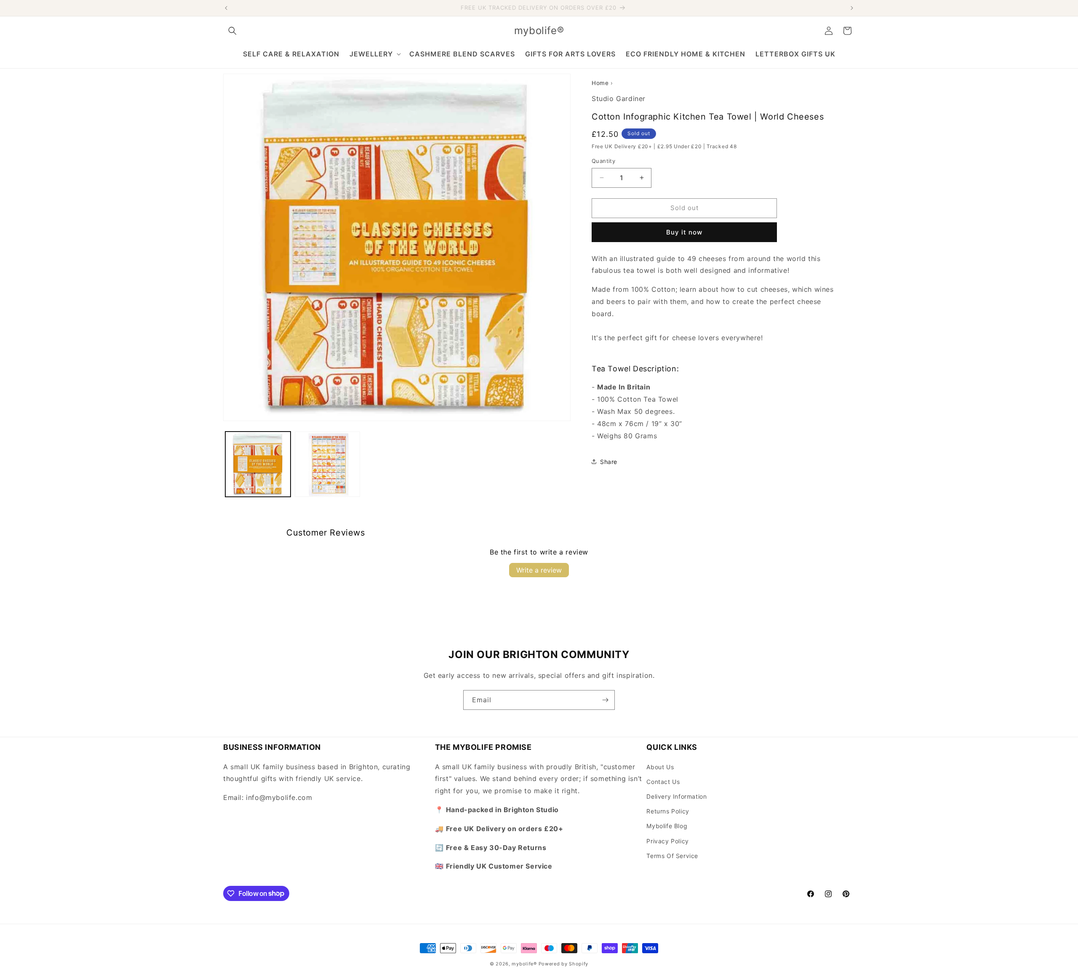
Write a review (539, 570)
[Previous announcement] (226, 8)
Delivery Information (676, 796)
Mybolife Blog (666, 825)
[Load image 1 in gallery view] (258, 464)
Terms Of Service (672, 855)
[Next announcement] (852, 8)
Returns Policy (667, 811)
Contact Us (663, 781)
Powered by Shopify (564, 964)
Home (600, 83)
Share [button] (608, 461)
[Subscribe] (605, 700)
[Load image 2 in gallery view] (327, 464)
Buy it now (684, 232)
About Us (660, 766)
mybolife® (524, 964)
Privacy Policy (667, 840)
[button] (232, 30)
